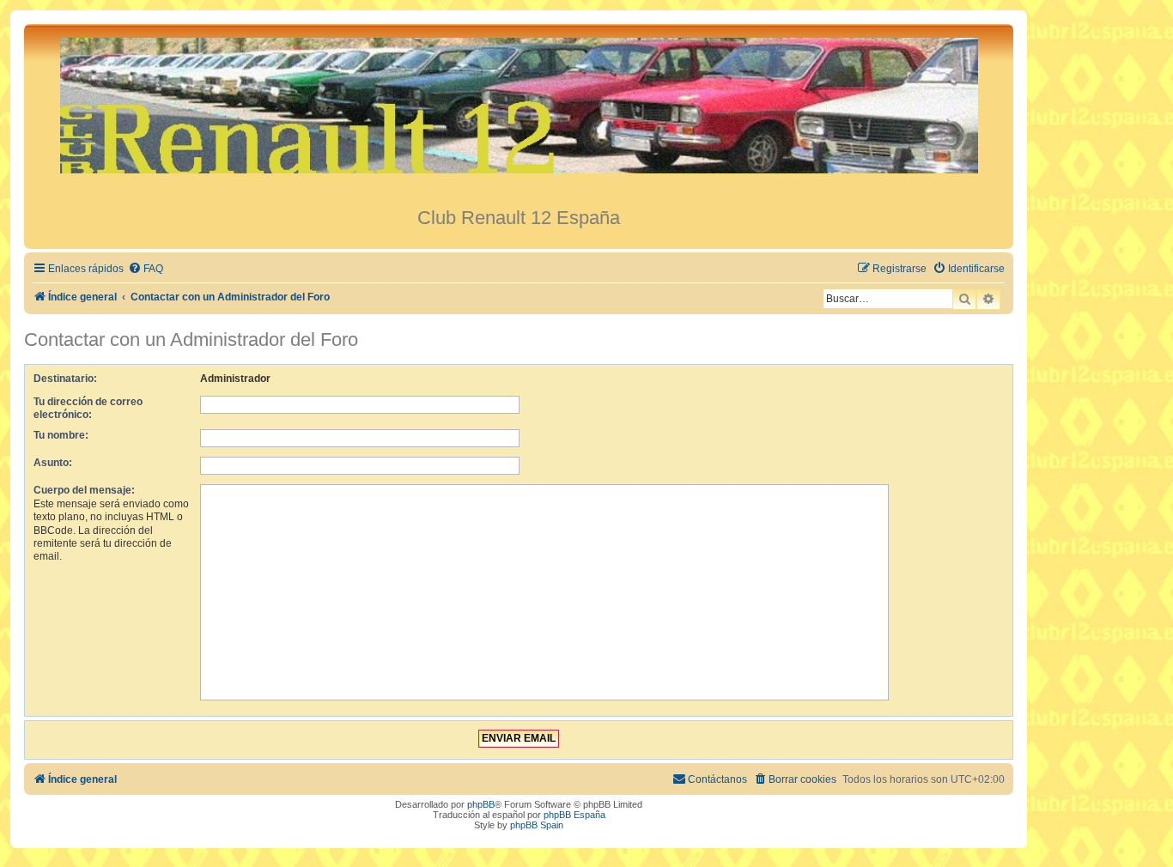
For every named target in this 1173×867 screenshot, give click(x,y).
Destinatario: (65, 379)
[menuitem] (145, 269)
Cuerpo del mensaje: (84, 490)
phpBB (481, 804)
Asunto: (52, 463)
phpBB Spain (536, 825)
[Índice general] (518, 115)
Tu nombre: (60, 435)
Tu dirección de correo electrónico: (88, 408)
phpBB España (574, 814)
